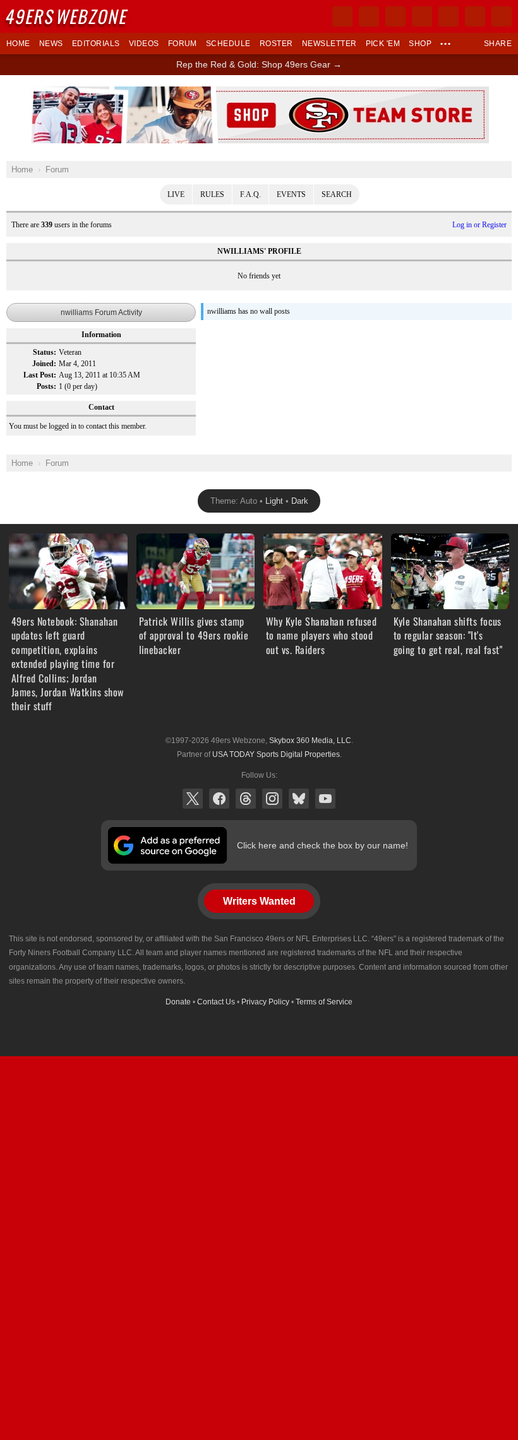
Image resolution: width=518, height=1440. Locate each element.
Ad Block (259, 93)
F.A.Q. (250, 194)
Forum (182, 43)
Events (291, 194)
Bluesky (299, 798)
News (51, 43)
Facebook (219, 798)
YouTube (325, 798)
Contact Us (216, 1001)
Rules (212, 194)
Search (337, 194)
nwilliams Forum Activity (101, 312)
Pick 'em (383, 43)
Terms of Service (324, 1001)
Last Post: (39, 375)
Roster (276, 43)
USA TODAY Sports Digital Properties (276, 754)
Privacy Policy (265, 1001)
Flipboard (448, 16)
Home (18, 43)
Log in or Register (479, 224)
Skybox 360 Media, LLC (310, 740)
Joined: (44, 363)
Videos (144, 43)
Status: (44, 352)
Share (498, 43)
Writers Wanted (259, 901)
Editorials (96, 43)
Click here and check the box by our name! (322, 845)
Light (274, 501)
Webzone (67, 16)
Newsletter (329, 43)
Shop (420, 43)
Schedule (228, 43)
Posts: (46, 386)
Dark (299, 501)
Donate (178, 1001)
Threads (246, 798)
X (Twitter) (193, 798)
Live (175, 194)
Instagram (272, 798)
